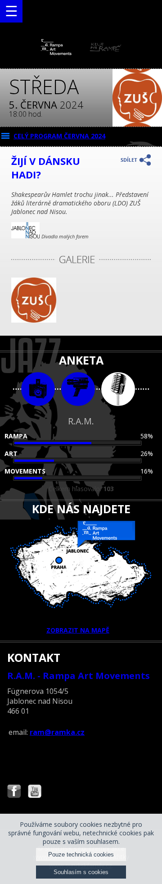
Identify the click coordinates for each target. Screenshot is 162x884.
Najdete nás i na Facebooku (14, 792)
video (78, 389)
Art (11, 453)
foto (38, 389)
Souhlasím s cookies (81, 872)
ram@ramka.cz (57, 732)
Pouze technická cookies (81, 854)
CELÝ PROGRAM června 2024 (59, 136)
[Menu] (11, 11)
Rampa (15, 436)
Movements (24, 471)
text (118, 389)
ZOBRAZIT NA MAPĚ (77, 630)
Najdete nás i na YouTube (34, 792)
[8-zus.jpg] (33, 320)
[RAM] (81, 53)
